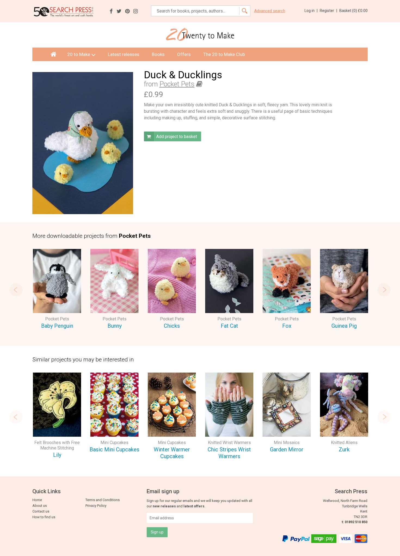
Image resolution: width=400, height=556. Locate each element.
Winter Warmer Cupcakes (172, 453)
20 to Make (78, 54)
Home (37, 500)
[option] (57, 289)
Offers (184, 54)
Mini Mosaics (287, 442)
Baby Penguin (57, 326)
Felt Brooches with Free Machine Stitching (57, 445)
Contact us (40, 511)
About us (39, 506)
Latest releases (123, 54)
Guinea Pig (344, 326)
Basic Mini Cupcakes (114, 449)
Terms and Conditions (102, 500)
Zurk (344, 449)
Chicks (172, 326)
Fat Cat (229, 326)
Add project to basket (176, 136)
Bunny (114, 326)
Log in (311, 10)
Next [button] (384, 289)
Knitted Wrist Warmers (229, 442)
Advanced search (269, 11)
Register (328, 10)
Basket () (353, 10)
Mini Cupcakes (114, 442)
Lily (57, 455)
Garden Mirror (286, 449)
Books (158, 54)
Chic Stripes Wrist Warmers (229, 453)
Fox (286, 326)
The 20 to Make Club (224, 54)
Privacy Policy (95, 506)
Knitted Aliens (344, 442)
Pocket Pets (177, 84)
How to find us (43, 517)
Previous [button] (16, 289)
